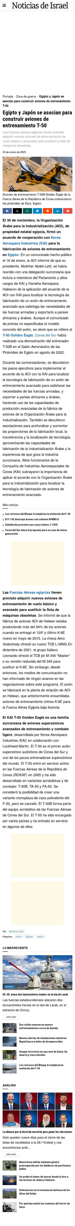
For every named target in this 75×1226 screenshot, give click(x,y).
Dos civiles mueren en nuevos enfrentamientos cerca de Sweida (38, 1026)
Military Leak (16, 931)
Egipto (13, 254)
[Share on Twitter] (17, 211)
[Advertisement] (37, 51)
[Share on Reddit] (47, 211)
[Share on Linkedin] (57, 211)
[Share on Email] (67, 211)
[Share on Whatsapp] (27, 211)
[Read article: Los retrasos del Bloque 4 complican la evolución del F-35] (10, 1068)
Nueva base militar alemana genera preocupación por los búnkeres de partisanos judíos (45, 1165)
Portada (8, 96)
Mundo (9, 986)
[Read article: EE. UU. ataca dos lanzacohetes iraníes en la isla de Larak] (37, 972)
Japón (40, 936)
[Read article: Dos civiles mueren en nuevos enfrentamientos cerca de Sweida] (10, 1028)
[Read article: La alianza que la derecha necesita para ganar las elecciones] (37, 1110)
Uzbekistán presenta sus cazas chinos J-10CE (31, 524)
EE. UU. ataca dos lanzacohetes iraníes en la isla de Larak (35, 994)
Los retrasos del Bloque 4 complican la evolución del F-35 (37, 513)
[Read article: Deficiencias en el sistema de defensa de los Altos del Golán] (10, 1193)
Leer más (12, 1016)
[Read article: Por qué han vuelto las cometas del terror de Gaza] (10, 1207)
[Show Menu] (4, 5)
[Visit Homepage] (40, 5)
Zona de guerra (26, 96)
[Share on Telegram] (37, 211)
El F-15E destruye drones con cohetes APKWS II (32, 519)
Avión (19, 936)
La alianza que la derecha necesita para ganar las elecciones (37, 1132)
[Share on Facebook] (7, 211)
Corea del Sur (46, 334)
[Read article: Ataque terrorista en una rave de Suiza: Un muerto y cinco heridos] (10, 1055)
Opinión (10, 1124)
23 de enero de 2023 (14, 152)
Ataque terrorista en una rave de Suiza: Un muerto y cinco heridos (43, 1053)
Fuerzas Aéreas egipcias (30, 592)
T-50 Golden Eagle (18, 334)
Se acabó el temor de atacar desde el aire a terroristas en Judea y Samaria (43, 1178)
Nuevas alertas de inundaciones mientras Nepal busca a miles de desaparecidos (43, 1040)
